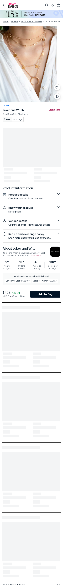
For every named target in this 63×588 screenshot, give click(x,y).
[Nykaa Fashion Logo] (25, 5)
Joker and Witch (13, 110)
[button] (4, 5)
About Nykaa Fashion (14, 584)
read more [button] (36, 255)
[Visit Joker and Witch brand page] (55, 252)
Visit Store (54, 109)
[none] (31, 14)
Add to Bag (45, 294)
